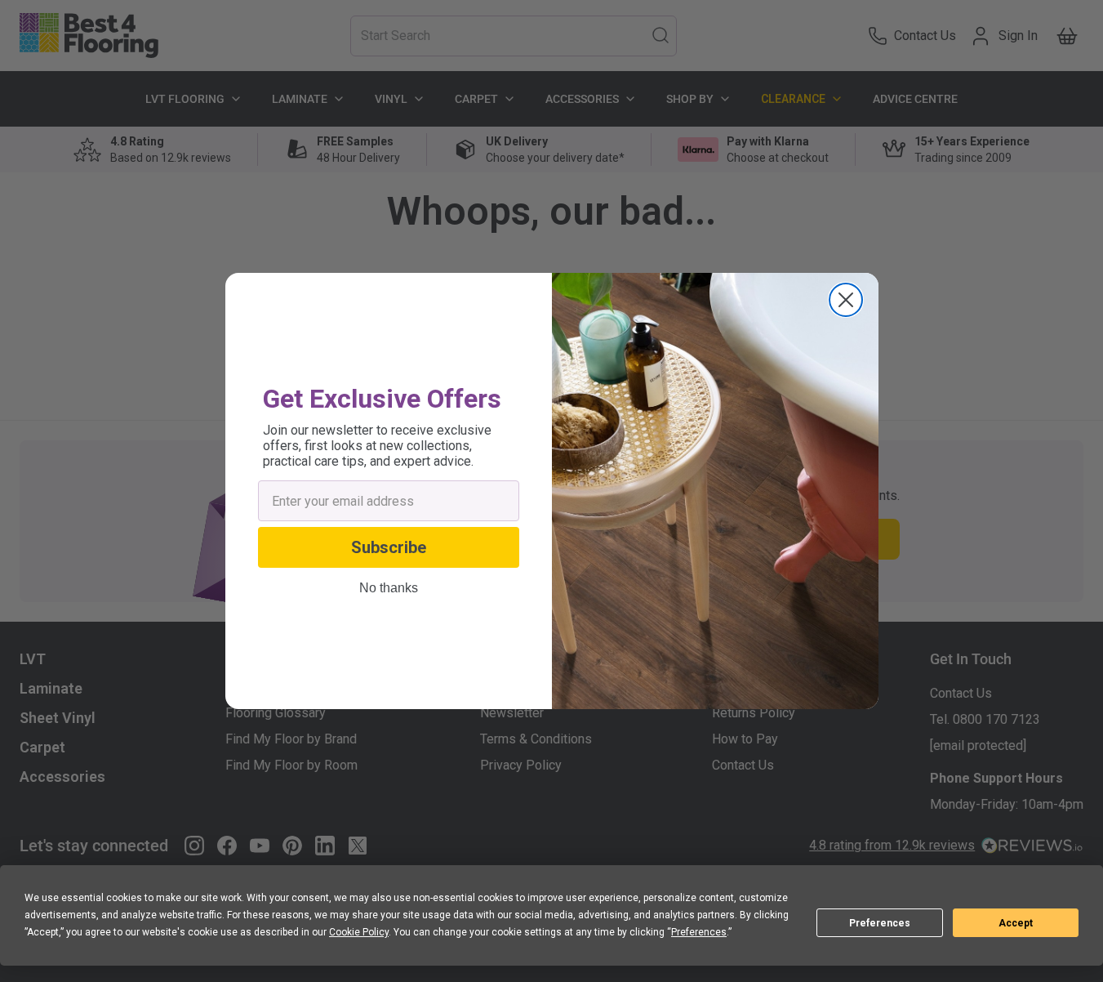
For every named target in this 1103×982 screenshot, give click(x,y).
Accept (1015, 923)
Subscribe (388, 547)
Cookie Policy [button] (359, 932)
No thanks (388, 588)
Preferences (879, 923)
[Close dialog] (845, 299)
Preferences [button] (699, 932)
